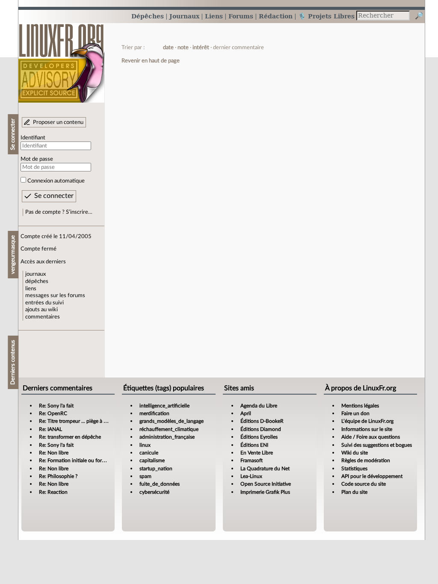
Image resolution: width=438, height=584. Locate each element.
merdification (154, 413)
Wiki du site (354, 452)
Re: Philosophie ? (58, 476)
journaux (35, 274)
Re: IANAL (50, 429)
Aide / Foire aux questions (370, 436)
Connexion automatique (56, 180)
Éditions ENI (254, 445)
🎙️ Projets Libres (326, 16)
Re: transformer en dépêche (70, 436)
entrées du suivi (44, 302)
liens (30, 288)
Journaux (184, 16)
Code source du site (363, 484)
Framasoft (251, 460)
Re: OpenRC (53, 413)
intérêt (200, 47)
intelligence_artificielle (164, 405)
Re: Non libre (53, 452)
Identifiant (33, 137)
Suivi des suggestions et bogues (376, 445)
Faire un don (355, 413)
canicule (148, 452)
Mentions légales (360, 405)
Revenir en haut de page (150, 60)
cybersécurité (154, 492)
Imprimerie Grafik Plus (265, 492)
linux (145, 445)
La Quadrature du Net (265, 468)
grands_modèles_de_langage (171, 421)
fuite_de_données (159, 484)
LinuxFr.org (61, 59)
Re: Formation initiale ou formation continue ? (90, 460)
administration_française (167, 436)
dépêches (36, 281)
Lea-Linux (251, 476)
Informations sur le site (366, 429)
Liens (214, 16)
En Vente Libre (256, 452)
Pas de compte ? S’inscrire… (58, 212)
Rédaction (276, 16)
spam (145, 476)
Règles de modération (365, 460)
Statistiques (354, 468)
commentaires (42, 316)
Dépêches (147, 16)
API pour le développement (371, 476)
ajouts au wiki (41, 309)
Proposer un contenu (58, 122)
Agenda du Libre (258, 405)
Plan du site (354, 492)
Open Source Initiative (265, 484)
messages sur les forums (55, 295)
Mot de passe (37, 159)
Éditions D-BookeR (262, 421)
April (245, 413)
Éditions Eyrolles (259, 436)
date (168, 47)
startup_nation (155, 468)
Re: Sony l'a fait (56, 405)
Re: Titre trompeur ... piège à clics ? (78, 421)
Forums (240, 16)
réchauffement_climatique (168, 429)
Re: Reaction (53, 492)
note (183, 47)
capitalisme (152, 460)
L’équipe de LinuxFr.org (367, 421)
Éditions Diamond (260, 429)
